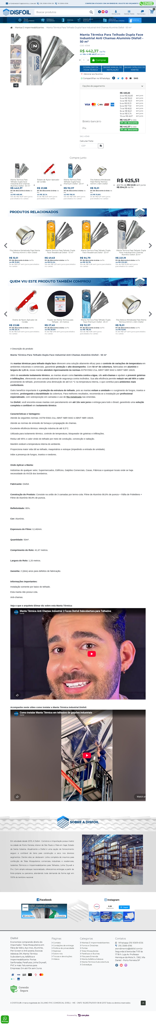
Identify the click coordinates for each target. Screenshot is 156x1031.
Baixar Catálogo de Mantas (134, 68)
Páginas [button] (57, 938)
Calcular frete (86, 141)
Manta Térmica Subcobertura (95, 962)
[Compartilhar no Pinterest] (126, 78)
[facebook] (117, 965)
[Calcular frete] (101, 146)
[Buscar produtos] (91, 12)
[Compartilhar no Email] (130, 78)
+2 (15, 85)
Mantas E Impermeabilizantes (29, 27)
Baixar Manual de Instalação (112, 68)
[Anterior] (5, 245)
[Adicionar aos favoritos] (13, 164)
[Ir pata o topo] (143, 1003)
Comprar (27, 197)
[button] (115, 12)
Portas (85, 948)
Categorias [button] (86, 938)
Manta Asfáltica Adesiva (92, 959)
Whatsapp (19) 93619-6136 (130, 943)
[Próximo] (150, 245)
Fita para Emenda (90, 956)
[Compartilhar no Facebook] (113, 78)
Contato (57, 943)
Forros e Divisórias (90, 945)
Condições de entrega (63, 945)
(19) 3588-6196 (125, 946)
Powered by (72, 1015)
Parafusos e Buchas (91, 953)
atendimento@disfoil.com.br (129, 948)
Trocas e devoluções (62, 956)
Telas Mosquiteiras (90, 951)
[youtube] (121, 965)
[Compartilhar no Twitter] (118, 78)
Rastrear (57, 951)
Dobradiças (87, 964)
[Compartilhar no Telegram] (122, 78)
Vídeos (56, 959)
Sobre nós (58, 953)
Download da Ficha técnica (90, 68)
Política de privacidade (63, 948)
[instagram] (125, 965)
